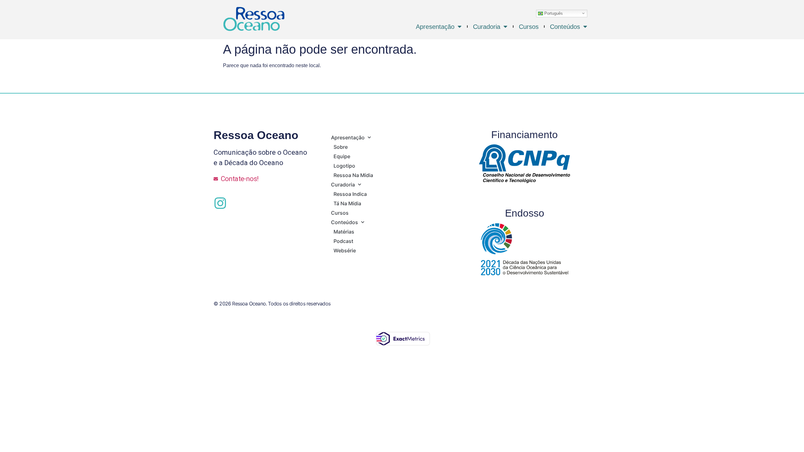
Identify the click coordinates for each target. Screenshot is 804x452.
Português (553, 13)
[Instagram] (220, 203)
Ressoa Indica (350, 194)
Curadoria (486, 27)
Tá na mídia (347, 203)
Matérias (344, 232)
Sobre (341, 147)
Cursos (529, 27)
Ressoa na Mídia (353, 175)
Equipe (342, 156)
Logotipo (344, 166)
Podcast (343, 241)
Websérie (345, 250)
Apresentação (435, 27)
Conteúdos (565, 27)
